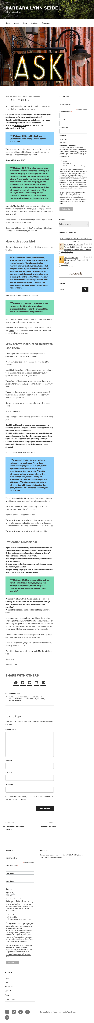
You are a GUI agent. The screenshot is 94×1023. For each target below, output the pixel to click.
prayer (40, 699)
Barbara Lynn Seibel (33, 8)
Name (9, 761)
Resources (46, 23)
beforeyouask (35, 697)
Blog (25, 23)
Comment (11, 730)
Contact (34, 23)
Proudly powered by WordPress (64, 1012)
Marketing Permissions (68, 145)
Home (8, 23)
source (11, 330)
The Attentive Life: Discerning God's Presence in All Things (76, 260)
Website (9, 785)
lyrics (20, 623)
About (16, 23)
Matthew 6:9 (43, 651)
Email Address (65, 112)
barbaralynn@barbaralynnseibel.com (31, 643)
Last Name (63, 128)
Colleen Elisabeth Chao (67, 252)
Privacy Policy (10, 999)
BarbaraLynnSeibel (18, 697)
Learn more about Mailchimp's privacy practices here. (73, 201)
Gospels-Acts (15, 694)
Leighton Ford (64, 265)
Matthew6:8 (30, 699)
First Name (63, 120)
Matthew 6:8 (20, 125)
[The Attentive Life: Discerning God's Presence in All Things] (61, 262)
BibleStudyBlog (16, 699)
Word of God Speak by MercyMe (37, 621)
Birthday (62, 135)
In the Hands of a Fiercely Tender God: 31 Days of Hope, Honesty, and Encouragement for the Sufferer (78, 247)
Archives (62, 219)
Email (9, 773)
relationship (15, 701)
